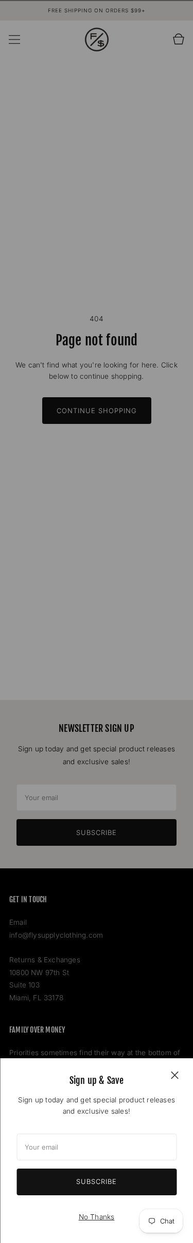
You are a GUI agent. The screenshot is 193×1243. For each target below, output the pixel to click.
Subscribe (96, 1181)
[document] (96, 1150)
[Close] (174, 1074)
